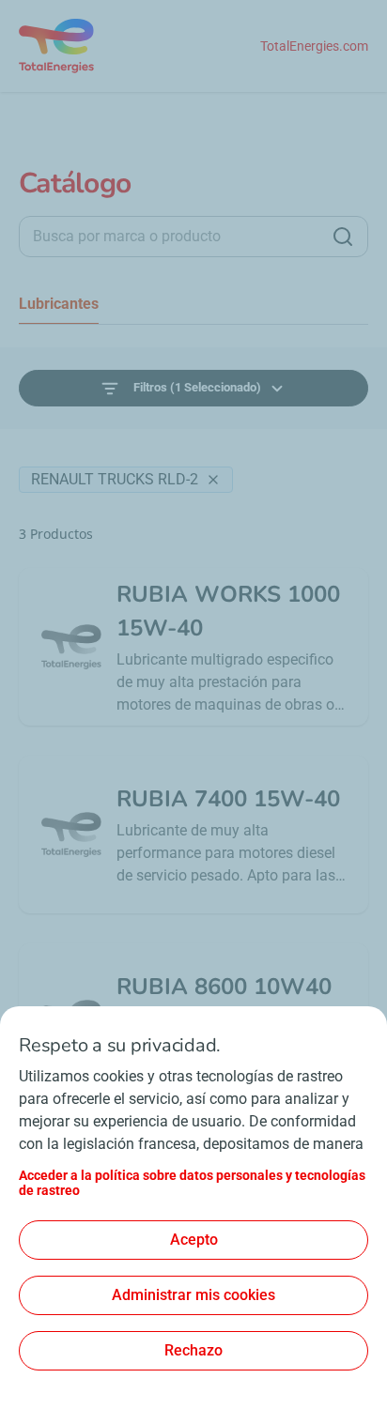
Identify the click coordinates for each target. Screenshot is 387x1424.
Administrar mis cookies (193, 1295)
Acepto (194, 1239)
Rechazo (193, 1350)
